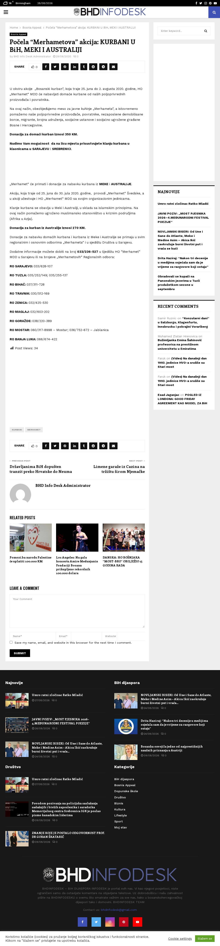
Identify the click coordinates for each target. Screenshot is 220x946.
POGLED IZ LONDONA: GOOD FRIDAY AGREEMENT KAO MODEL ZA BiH (182, 399)
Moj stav (120, 827)
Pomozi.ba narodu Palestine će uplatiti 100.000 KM (30, 559)
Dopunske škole (126, 791)
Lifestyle (120, 815)
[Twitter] (96, 922)
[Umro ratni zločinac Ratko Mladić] (17, 700)
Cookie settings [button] (180, 939)
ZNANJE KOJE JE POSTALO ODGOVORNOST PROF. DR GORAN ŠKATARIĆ (68, 835)
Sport (118, 821)
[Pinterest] (123, 922)
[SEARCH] (205, 31)
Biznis (118, 803)
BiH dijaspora (124, 779)
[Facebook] (82, 922)
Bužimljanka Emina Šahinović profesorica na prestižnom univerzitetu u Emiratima (180, 344)
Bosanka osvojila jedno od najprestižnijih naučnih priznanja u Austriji (172, 748)
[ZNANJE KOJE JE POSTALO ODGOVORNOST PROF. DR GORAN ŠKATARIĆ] (17, 838)
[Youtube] (137, 922)
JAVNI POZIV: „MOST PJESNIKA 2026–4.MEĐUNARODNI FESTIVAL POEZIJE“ (183, 218)
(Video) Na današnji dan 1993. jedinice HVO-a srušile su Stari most (182, 362)
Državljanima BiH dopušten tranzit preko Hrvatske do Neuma (41, 469)
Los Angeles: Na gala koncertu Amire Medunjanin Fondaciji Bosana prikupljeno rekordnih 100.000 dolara (77, 565)
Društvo (120, 797)
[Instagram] (110, 922)
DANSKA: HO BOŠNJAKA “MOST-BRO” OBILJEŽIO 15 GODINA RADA (122, 561)
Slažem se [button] (205, 938)
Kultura (119, 809)
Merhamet (34, 429)
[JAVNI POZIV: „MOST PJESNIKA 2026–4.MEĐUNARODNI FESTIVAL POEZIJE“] (17, 725)
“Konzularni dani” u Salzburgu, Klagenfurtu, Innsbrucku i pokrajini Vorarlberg (183, 322)
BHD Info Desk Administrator (32, 56)
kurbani (17, 429)
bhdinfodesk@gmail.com (119, 909)
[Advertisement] (77, 386)
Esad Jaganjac (168, 395)
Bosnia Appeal (18, 34)
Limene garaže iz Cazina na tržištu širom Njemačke (119, 469)
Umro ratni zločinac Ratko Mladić (183, 203)
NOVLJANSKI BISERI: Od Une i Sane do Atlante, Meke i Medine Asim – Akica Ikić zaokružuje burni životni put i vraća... (67, 747)
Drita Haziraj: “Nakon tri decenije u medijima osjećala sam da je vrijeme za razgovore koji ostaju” (183, 262)
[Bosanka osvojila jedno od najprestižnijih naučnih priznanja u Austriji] (126, 752)
